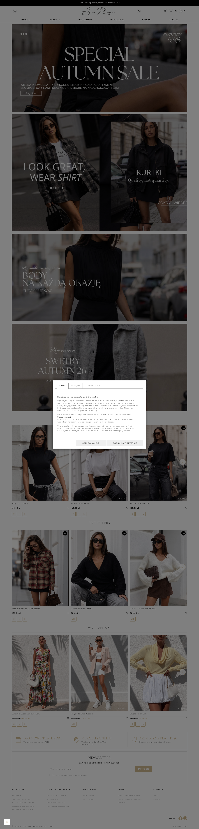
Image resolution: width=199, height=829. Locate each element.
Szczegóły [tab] (75, 385)
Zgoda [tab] (62, 385)
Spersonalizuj (90, 443)
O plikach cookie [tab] (92, 385)
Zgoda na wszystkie (125, 443)
